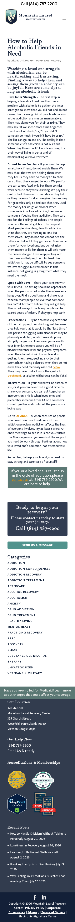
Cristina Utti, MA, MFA (22, 60)
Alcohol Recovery (23, 592)
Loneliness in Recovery (24, 845)
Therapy (15, 661)
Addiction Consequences (29, 568)
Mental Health (20, 626)
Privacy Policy (34, 908)
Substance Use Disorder (28, 655)
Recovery (56, 60)
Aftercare (16, 586)
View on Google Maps (21, 729)
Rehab (12, 650)
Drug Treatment (22, 615)
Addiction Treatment (26, 580)
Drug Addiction (21, 609)
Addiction (16, 563)
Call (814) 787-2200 (39, 4)
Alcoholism (18, 597)
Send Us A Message (37, 545)
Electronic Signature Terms (37, 916)
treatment (14, 375)
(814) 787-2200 (19, 745)
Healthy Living (20, 621)
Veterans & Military (25, 673)
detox (56, 367)
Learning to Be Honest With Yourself (34, 852)
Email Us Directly (21, 751)
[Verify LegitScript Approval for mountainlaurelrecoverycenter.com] (17, 813)
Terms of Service (53, 912)
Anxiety (14, 603)
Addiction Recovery (25, 574)
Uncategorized (20, 667)
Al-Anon (22, 416)
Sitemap (33, 912)
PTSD (12, 638)
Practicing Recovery (25, 632)
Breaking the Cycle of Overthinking (32, 864)
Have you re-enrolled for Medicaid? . (37, 692)
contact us (20, 479)
